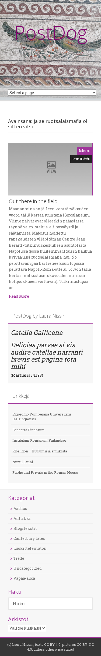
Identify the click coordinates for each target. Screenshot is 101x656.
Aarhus (20, 508)
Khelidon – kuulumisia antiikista (39, 451)
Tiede (18, 558)
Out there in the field (33, 201)
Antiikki (22, 518)
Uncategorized (27, 568)
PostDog (50, 32)
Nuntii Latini (22, 461)
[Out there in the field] (50, 168)
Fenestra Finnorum (28, 429)
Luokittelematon (30, 548)
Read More (19, 296)
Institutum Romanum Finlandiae (39, 440)
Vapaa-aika (24, 578)
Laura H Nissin (81, 159)
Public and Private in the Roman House (45, 472)
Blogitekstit (25, 528)
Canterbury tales (29, 538)
